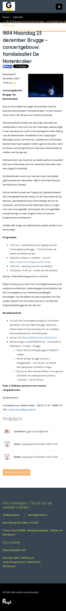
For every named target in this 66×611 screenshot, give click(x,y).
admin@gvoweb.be (37, 514)
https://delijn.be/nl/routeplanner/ (39, 337)
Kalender (18, 17)
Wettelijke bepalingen (37, 530)
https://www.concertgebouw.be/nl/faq (30, 261)
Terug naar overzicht (16, 472)
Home (6, 17)
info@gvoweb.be (11, 514)
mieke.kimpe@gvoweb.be (22, 409)
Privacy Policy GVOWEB (14, 530)
